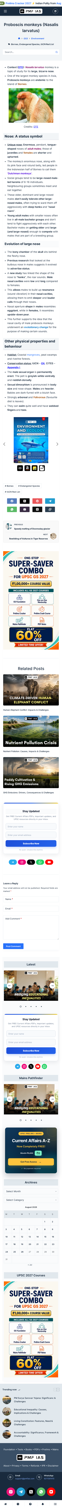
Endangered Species (29, 44)
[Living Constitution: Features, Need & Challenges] (6, 1422)
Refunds (35, 1465)
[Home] (19, 38)
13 (30, 1237)
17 (6, 1244)
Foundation (9, 1449)
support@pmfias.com (24, 1478)
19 (22, 1244)
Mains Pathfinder (31, 1078)
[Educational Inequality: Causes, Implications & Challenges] (31, 985)
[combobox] (28, 52)
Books (29, 1449)
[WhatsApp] (12, 509)
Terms (25, 1465)
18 (14, 1244)
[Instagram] (10, 1491)
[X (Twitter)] (25, 501)
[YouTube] (51, 1491)
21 (37, 1244)
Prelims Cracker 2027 (18, 3)
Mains (55, 1449)
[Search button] (56, 52)
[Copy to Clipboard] (50, 509)
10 (6, 1237)
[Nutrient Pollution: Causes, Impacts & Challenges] (31, 731)
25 (14, 1252)
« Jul (30, 1265)
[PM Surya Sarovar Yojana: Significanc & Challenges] (6, 1399)
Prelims (46, 1449)
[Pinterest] (37, 501)
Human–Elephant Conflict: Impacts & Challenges (26, 710)
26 (22, 1252)
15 (45, 1237)
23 (53, 1244)
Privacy (15, 1465)
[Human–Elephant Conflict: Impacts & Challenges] (31, 690)
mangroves (33, 354)
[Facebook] (12, 501)
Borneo (14, 44)
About (6, 1465)
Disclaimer (53, 1465)
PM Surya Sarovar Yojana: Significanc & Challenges (35, 1400)
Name (9, 899)
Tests (20, 1449)
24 (6, 1252)
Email (9, 908)
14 (37, 1237)
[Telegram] (50, 501)
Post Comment (13, 946)
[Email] (25, 509)
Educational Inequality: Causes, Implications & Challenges (30, 1411)
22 (45, 1244)
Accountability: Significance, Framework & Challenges (36, 1434)
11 (14, 1237)
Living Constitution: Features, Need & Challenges (33, 1423)
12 (22, 1237)
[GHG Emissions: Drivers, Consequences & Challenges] (31, 772)
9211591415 (49, 1478)
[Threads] (37, 509)
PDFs (37, 1449)
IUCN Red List (47, 44)
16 (53, 1237)
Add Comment (13, 918)
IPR (43, 1465)
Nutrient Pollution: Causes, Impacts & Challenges (26, 751)
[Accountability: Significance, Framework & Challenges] (6, 1434)
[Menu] (5, 11)
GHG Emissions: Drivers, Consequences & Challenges (28, 792)
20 (30, 1244)
